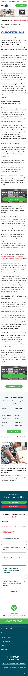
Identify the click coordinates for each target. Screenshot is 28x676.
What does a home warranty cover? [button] (12, 559)
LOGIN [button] (25, 1)
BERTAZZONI (18, 425)
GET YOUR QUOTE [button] (21, 5)
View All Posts (21, 436)
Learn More (14, 199)
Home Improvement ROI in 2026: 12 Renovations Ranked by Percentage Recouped (13, 470)
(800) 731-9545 (14, 621)
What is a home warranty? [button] (11, 538)
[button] (14, 608)
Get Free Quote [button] (14, 386)
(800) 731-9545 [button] (5, 1)
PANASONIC (5, 418)
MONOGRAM (18, 412)
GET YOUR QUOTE (14, 502)
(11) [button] (8, 526)
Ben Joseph (24, 465)
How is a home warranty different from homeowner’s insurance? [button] (11, 570)
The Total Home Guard (15, 258)
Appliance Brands (6, 20)
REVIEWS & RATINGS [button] (14, 1)
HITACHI (17, 415)
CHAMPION (5, 422)
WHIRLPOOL (18, 408)
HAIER (3, 425)
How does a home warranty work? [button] (11, 548)
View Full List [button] (14, 431)
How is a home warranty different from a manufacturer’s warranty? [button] (12, 583)
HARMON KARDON (7, 415)
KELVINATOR (18, 422)
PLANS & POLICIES (14, 506)
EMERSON (17, 418)
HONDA (4, 408)
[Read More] (14, 592)
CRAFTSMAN (5, 412)
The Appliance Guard (7, 256)
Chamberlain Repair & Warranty (21, 20)
